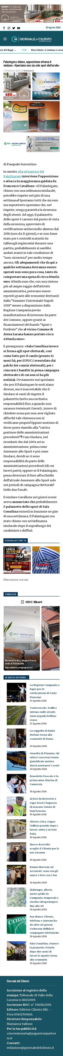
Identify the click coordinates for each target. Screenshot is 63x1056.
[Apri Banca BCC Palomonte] (22, 638)
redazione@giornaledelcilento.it (30, 1048)
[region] (32, 638)
